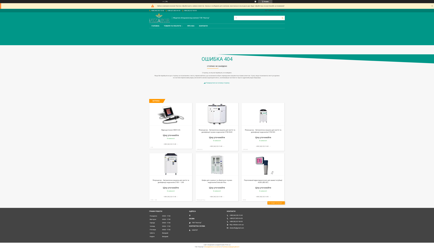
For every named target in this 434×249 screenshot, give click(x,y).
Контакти (203, 26)
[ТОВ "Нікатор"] (159, 17)
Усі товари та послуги (275, 203)
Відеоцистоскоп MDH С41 (170, 130)
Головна (155, 26)
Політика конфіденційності (230, 247)
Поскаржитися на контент (212, 247)
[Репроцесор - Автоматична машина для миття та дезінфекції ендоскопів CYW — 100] (170, 164)
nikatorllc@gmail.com (237, 228)
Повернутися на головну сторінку (217, 83)
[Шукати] (282, 18)
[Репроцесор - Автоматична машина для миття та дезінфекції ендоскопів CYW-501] (263, 114)
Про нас (191, 26)
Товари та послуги (172, 26)
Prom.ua (227, 245)
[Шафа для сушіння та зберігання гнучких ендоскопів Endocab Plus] (217, 164)
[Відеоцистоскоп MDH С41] (170, 114)
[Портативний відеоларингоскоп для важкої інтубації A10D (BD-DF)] (263, 164)
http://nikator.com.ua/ (237, 225)
